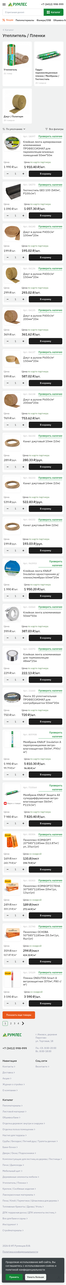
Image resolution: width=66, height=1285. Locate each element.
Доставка (8, 1072)
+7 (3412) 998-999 (15, 1048)
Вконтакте (42, 1066)
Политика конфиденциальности (20, 1251)
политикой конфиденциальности (25, 1269)
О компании (9, 1090)
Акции (6, 1078)
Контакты (8, 1066)
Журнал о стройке (13, 1084)
